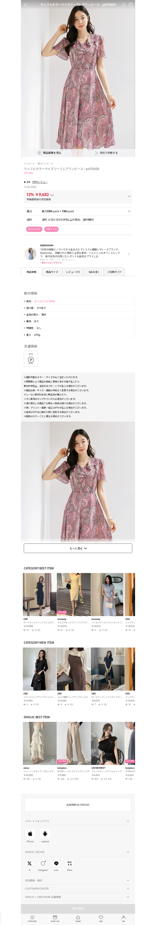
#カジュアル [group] (34, 229)
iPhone (30, 841)
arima (26, 768)
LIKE (101, 921)
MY (123, 921)
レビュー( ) (73, 272)
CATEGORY (32, 921)
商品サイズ (52, 272)
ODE (25, 619)
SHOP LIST (55, 921)
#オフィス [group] (51, 229)
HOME (78, 921)
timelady (61, 619)
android (45, 841)
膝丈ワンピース (45, 163)
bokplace (62, 768)
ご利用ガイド (114, 272)
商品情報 (31, 272)
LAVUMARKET (99, 768)
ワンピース (29, 163)
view (128, 254)
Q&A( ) (94, 272)
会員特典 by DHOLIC (77, 804)
